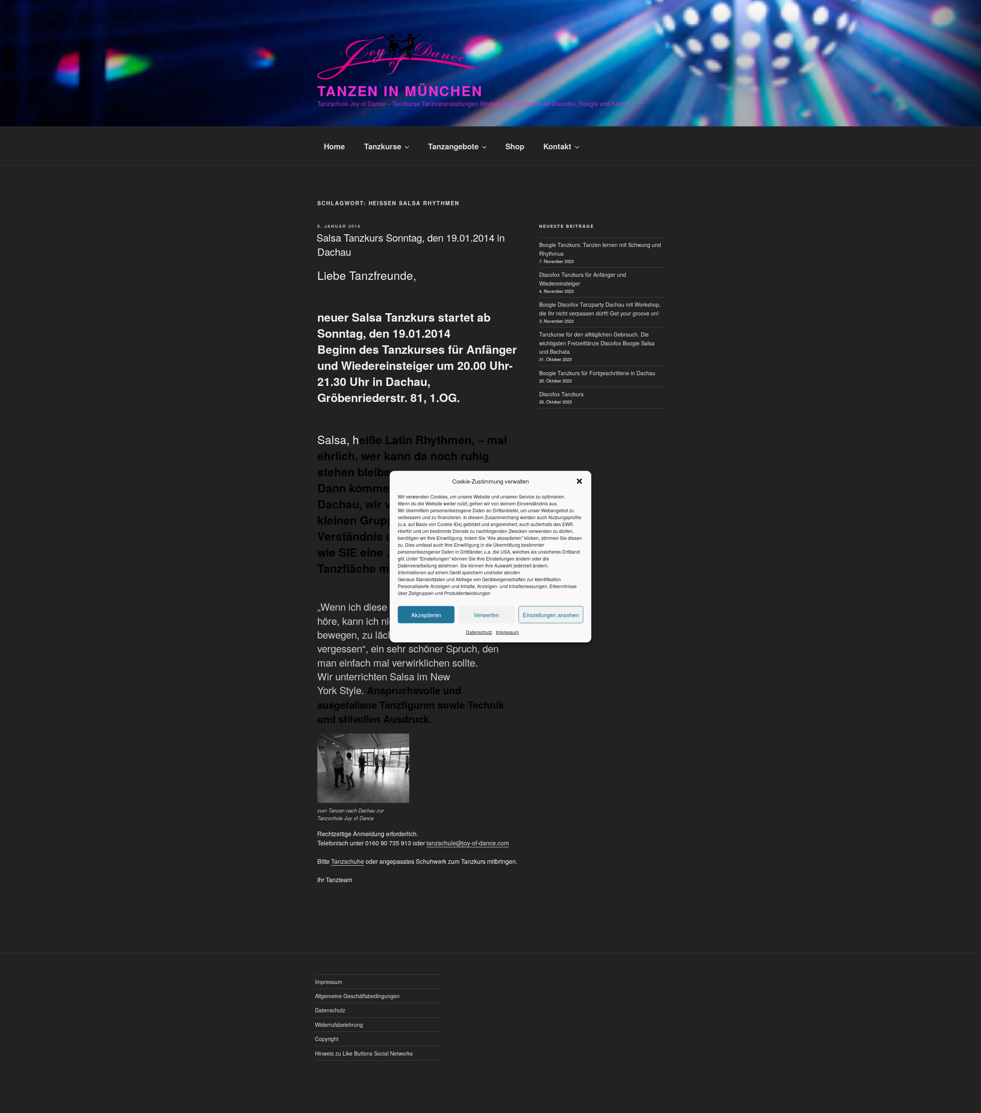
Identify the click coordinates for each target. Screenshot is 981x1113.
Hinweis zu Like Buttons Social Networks (364, 1053)
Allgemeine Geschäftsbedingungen (357, 996)
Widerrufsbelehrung (339, 1024)
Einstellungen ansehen (551, 614)
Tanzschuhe (347, 861)
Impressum (507, 632)
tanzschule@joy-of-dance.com (468, 842)
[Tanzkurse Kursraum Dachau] (363, 768)
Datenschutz (479, 632)
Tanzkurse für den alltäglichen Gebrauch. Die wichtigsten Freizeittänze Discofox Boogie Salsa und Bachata (597, 342)
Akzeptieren (426, 614)
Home (334, 146)
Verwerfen (486, 614)
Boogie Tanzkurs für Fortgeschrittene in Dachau (597, 373)
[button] (579, 481)
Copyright (326, 1039)
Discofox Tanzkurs (561, 394)
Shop (514, 146)
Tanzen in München (400, 90)
